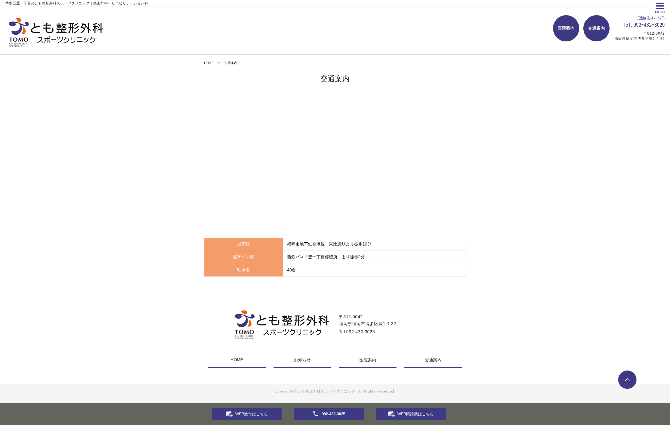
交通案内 (596, 28)
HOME (209, 63)
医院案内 (566, 28)
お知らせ (302, 360)
